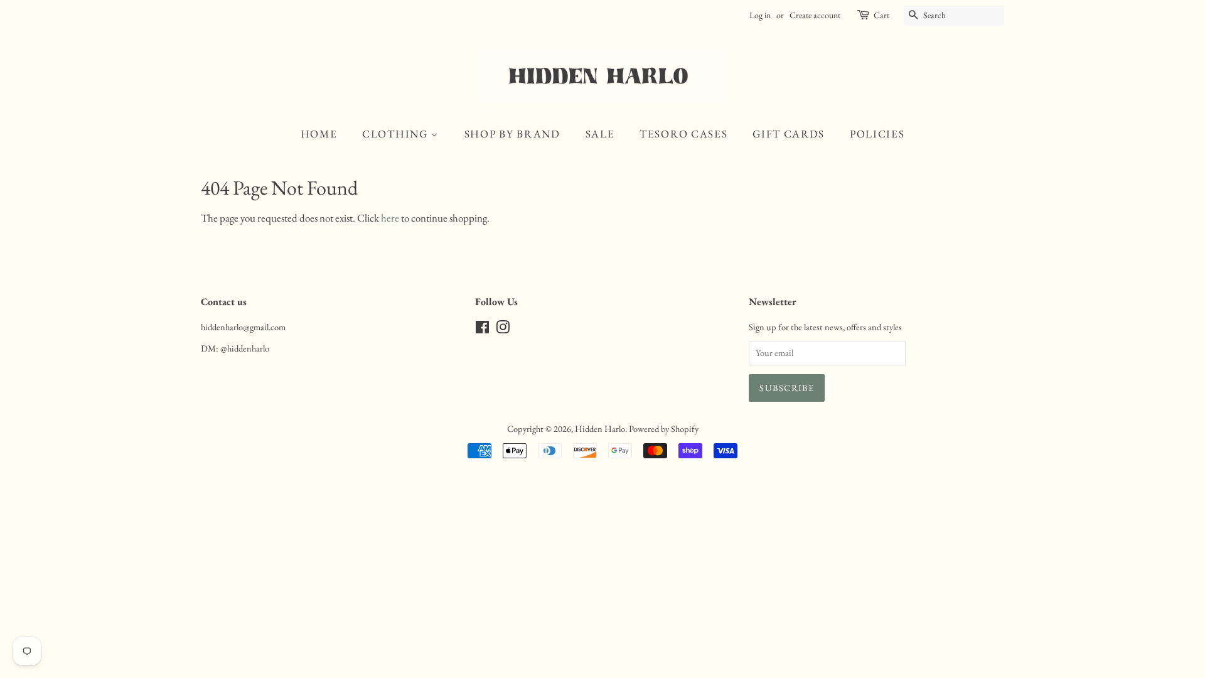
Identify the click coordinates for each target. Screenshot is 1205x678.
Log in (760, 15)
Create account (815, 15)
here (390, 218)
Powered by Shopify (664, 428)
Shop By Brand (512, 134)
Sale (600, 134)
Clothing (396, 134)
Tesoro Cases (683, 134)
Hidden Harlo (600, 428)
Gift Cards (788, 134)
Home (319, 134)
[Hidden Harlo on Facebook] (482, 329)
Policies (877, 134)
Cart (881, 15)
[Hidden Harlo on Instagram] (503, 329)
